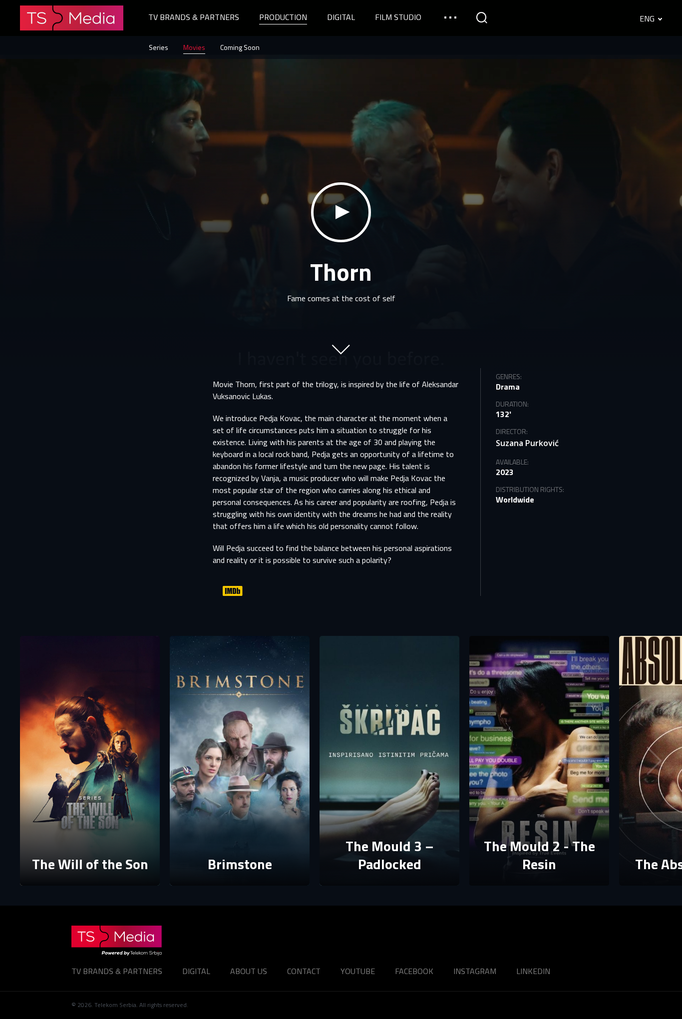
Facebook (414, 971)
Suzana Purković (527, 443)
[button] (647, 761)
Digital (196, 971)
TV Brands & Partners (116, 971)
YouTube (358, 971)
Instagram (474, 971)
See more (90, 866)
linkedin (533, 971)
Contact (304, 971)
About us (248, 971)
